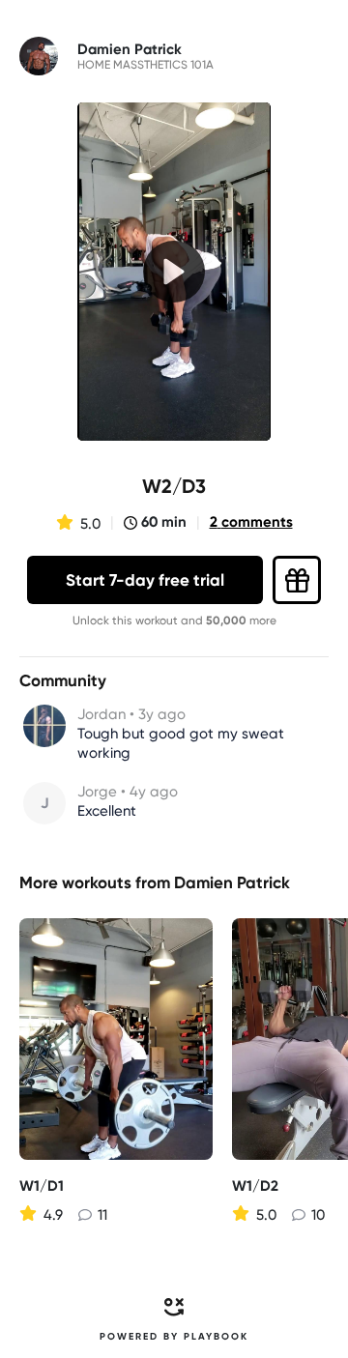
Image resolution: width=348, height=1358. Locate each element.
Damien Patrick (232, 882)
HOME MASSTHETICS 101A (145, 65)
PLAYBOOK (216, 1337)
